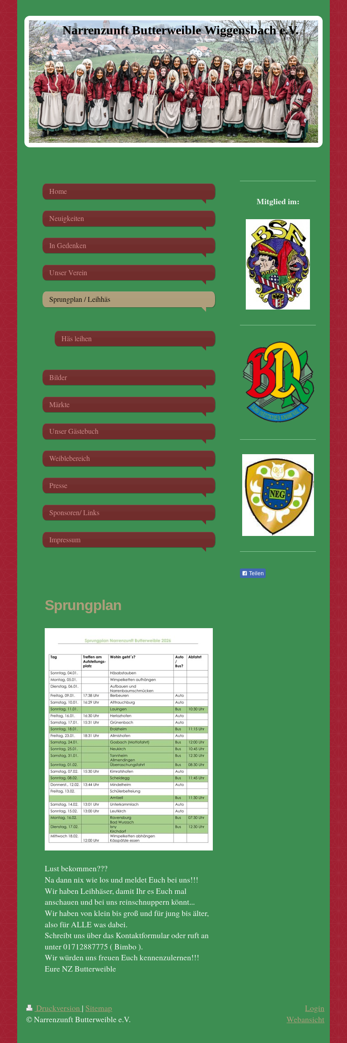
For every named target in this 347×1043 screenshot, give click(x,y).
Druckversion (58, 1007)
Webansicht (305, 1019)
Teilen (256, 573)
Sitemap (98, 1007)
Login (314, 1007)
